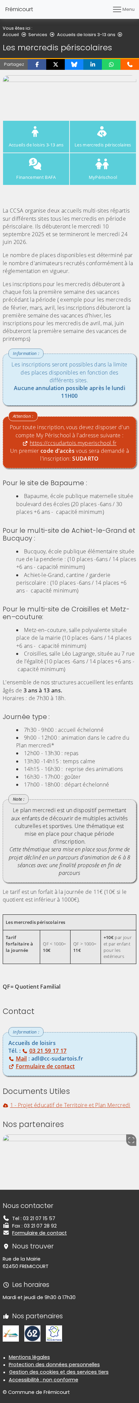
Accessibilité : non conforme (43, 1379)
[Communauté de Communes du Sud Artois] (11, 1333)
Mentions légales (29, 1357)
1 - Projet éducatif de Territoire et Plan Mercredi (70, 1105)
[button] (37, 64)
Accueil (11, 34)
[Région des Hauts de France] (54, 1333)
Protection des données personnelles (54, 1364)
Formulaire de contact (39, 1233)
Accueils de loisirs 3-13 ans (86, 34)
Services (37, 34)
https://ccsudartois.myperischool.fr (73, 443)
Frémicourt (19, 9)
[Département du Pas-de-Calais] (32, 1333)
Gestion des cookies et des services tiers (59, 1372)
